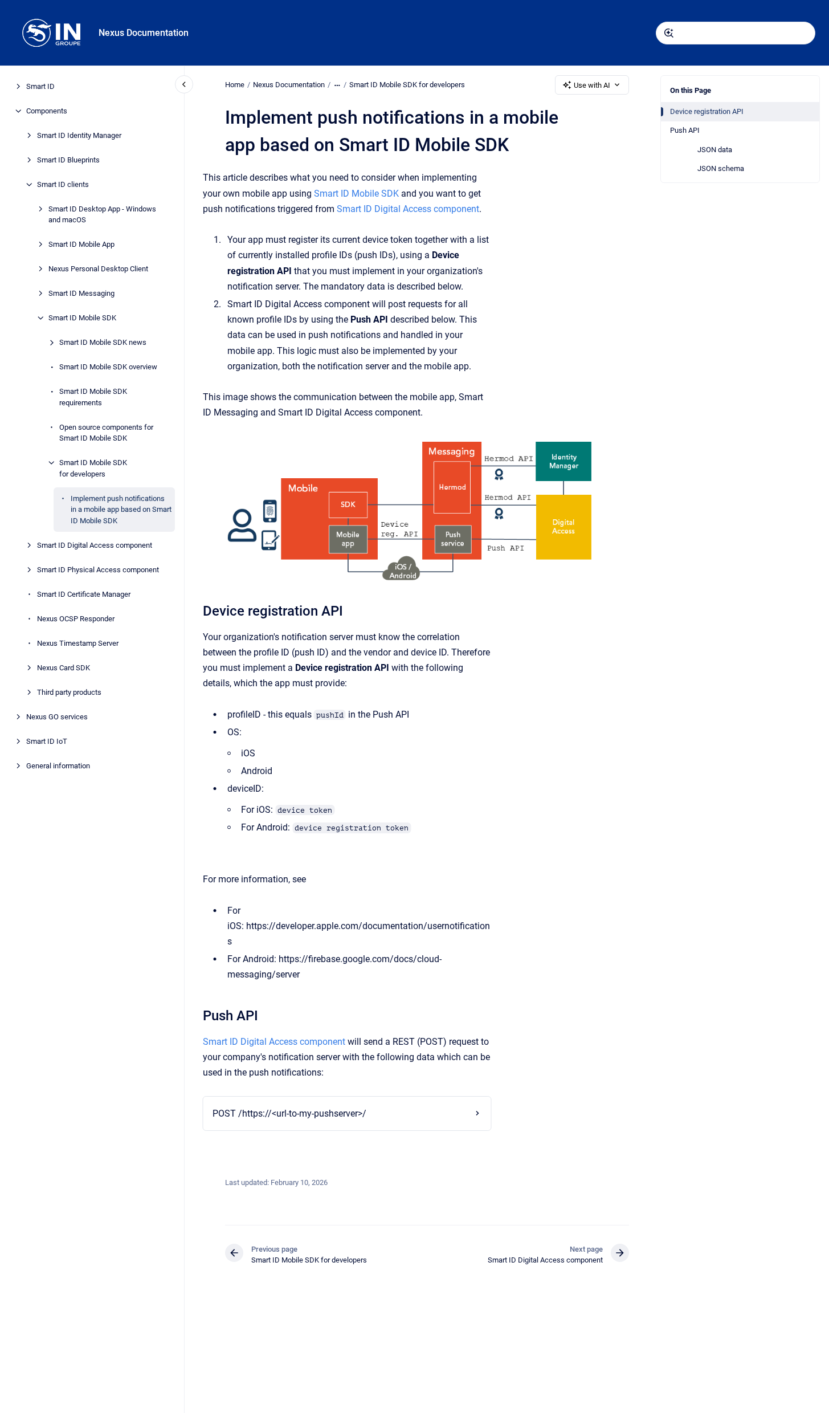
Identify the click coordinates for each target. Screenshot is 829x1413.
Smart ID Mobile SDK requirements (93, 397)
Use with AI (592, 85)
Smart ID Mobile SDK (82, 317)
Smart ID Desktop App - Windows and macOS (102, 215)
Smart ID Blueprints (68, 160)
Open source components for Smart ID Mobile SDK (106, 433)
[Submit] (669, 33)
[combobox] (735, 33)
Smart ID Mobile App (81, 244)
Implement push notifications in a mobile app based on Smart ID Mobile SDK (121, 509)
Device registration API (707, 111)
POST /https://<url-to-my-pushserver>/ (289, 1113)
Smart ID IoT (46, 741)
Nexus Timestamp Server (78, 643)
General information (58, 766)
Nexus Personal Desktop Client (98, 268)
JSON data (714, 149)
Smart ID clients (63, 184)
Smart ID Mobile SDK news (102, 342)
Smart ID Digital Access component (94, 545)
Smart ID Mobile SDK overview (108, 367)
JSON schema (720, 168)
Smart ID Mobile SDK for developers (93, 468)
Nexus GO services (57, 716)
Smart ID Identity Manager (79, 135)
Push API (685, 130)
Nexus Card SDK (63, 667)
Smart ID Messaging (81, 293)
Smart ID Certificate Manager (83, 594)
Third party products (69, 692)
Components (46, 111)
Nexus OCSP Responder (76, 618)
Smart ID (40, 86)
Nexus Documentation (144, 32)
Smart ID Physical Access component (98, 569)
